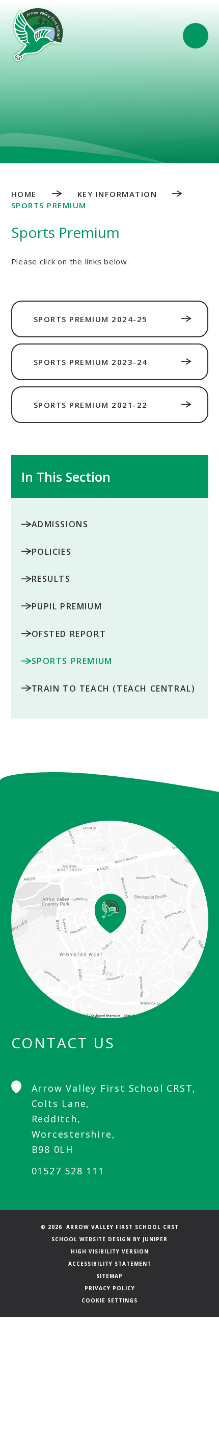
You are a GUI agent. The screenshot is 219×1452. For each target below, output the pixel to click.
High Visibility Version (110, 1251)
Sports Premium (49, 205)
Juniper (155, 1239)
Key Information (117, 194)
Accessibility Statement (109, 1263)
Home (24, 194)
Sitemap (109, 1275)
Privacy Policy (110, 1288)
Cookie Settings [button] (109, 1300)
